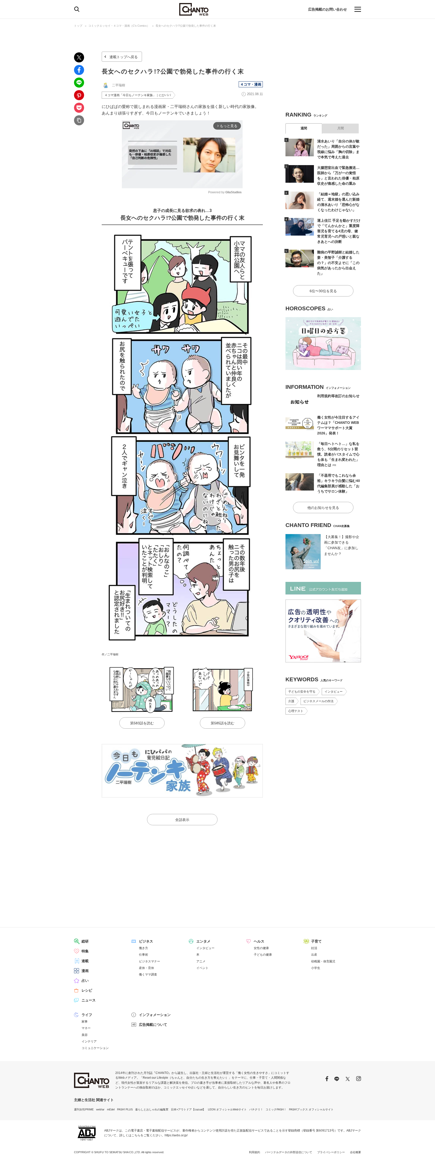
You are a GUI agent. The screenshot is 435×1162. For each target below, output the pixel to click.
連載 (85, 961)
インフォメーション (155, 1015)
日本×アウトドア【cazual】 (188, 1109)
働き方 (143, 948)
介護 (291, 701)
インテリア (89, 1041)
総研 (85, 941)
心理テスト (295, 711)
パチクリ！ (256, 1109)
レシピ (87, 990)
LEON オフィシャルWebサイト (227, 1109)
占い (85, 981)
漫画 (85, 971)
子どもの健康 (263, 954)
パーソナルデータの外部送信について (288, 1152)
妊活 (314, 948)
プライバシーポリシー (331, 1152)
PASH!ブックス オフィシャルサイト (311, 1109)
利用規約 (254, 1152)
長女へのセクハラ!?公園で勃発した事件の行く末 (186, 25)
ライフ (87, 1015)
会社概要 (355, 1152)
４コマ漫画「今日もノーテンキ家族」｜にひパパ (137, 95)
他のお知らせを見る (323, 508)
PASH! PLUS (125, 1109)
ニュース (89, 1000)
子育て (316, 941)
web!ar (100, 1109)
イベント (202, 968)
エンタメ (203, 941)
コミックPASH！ (276, 1109)
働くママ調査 (148, 974)
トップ (78, 25)
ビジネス (146, 941)
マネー (86, 1028)
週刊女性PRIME (84, 1109)
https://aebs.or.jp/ (176, 1135)
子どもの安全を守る (301, 691)
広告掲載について (153, 1025)
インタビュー (333, 691)
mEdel (111, 1109)
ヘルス (259, 941)
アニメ (200, 961)
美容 (85, 1035)
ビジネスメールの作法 (318, 701)
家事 (85, 1021)
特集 (85, 951)
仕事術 (143, 954)
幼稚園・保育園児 (323, 961)
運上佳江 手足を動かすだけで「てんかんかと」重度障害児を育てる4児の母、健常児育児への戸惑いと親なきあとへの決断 (338, 231)
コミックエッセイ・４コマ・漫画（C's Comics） (119, 25)
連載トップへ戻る (124, 57)
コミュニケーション (95, 1048)
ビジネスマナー (149, 961)
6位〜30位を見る (323, 291)
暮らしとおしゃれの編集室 (151, 1109)
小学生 (315, 968)
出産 (314, 954)
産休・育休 (146, 968)
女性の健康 (261, 948)
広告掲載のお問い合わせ (327, 9)
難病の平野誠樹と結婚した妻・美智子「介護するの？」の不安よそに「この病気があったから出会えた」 (338, 262)
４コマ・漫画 (250, 84)
